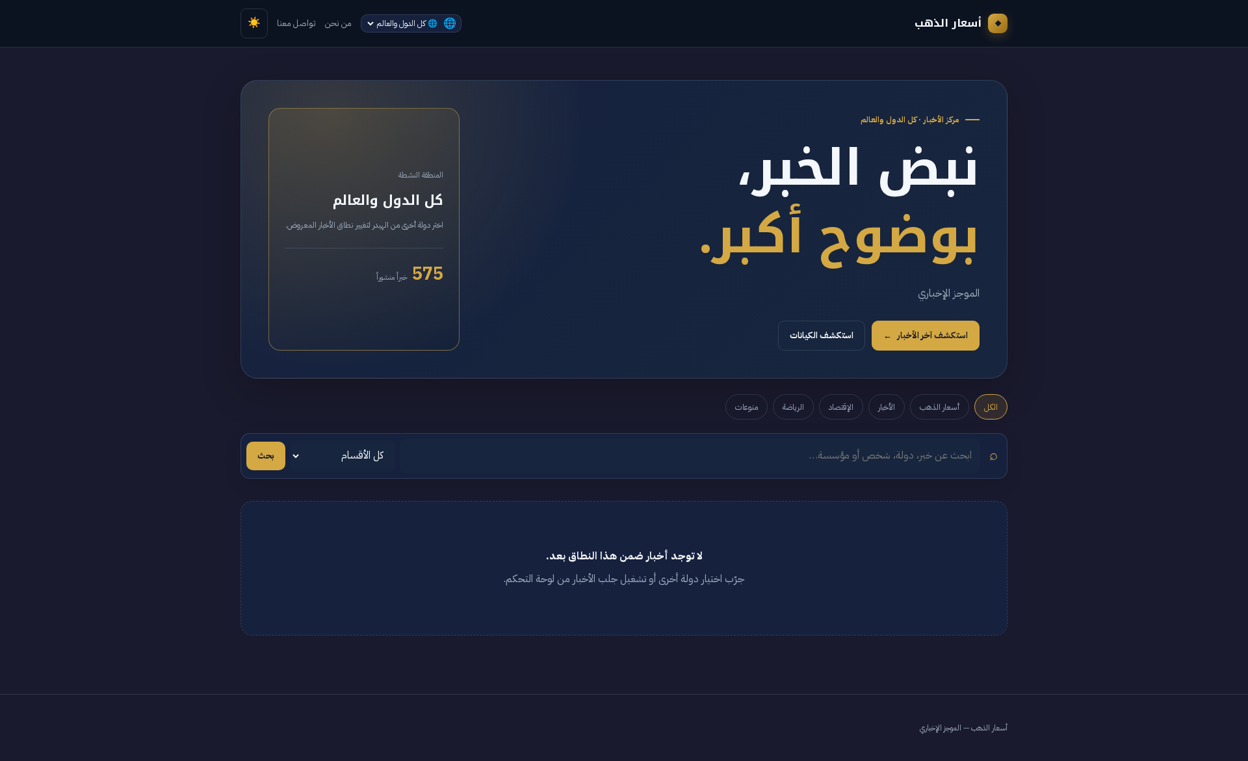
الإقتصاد (841, 407)
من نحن (338, 23)
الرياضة (793, 407)
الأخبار (886, 407)
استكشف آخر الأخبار (925, 335)
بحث (265, 455)
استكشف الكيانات (821, 335)
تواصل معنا (296, 23)
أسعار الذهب (939, 407)
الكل (991, 407)
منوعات (746, 407)
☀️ (254, 23)
